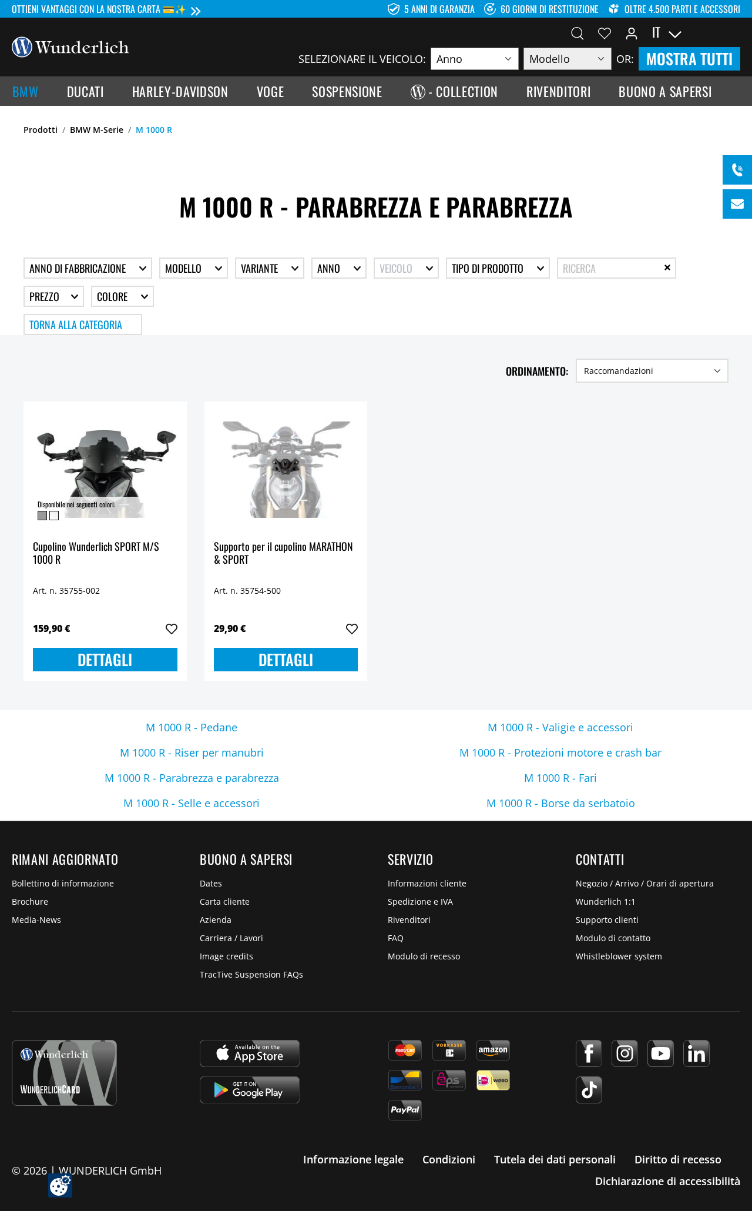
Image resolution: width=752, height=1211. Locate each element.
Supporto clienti (607, 919)
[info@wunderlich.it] (737, 204)
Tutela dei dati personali (555, 1159)
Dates (211, 883)
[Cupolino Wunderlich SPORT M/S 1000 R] (105, 469)
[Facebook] (589, 1053)
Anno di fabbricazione (78, 268)
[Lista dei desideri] (604, 32)
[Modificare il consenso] (60, 1185)
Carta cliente (225, 901)
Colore (113, 296)
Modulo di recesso (424, 956)
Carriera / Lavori (231, 938)
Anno (330, 268)
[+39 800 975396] (737, 170)
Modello (184, 268)
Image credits (226, 956)
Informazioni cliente (427, 883)
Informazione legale (353, 1159)
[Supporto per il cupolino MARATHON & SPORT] (286, 469)
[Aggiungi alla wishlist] (171, 629)
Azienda (215, 919)
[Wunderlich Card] (64, 1073)
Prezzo (45, 296)
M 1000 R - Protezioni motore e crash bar (560, 752)
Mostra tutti (689, 58)
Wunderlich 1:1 (606, 901)
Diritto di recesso (677, 1159)
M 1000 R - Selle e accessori (191, 803)
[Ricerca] (577, 32)
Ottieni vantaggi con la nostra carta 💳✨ (99, 9)
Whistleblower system (619, 956)
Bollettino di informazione (63, 883)
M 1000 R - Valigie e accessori (560, 727)
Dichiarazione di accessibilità (667, 1181)
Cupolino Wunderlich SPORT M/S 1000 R (96, 553)
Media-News (36, 919)
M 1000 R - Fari (560, 778)
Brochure (30, 901)
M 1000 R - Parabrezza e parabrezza (192, 778)
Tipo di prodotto (489, 268)
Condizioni (448, 1159)
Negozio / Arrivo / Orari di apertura (645, 883)
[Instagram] (625, 1053)
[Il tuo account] (631, 32)
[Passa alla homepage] (70, 46)
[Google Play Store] (250, 1089)
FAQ (396, 938)
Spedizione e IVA (420, 901)
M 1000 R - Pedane (191, 727)
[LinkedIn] (696, 1053)
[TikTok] (589, 1089)
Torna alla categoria (75, 324)
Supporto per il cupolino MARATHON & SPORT (283, 553)
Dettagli (105, 659)
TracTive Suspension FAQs (251, 974)
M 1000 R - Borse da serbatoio (560, 803)
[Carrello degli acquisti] (733, 32)
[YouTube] (660, 1053)
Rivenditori (409, 919)
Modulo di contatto (613, 938)
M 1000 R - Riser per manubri (192, 752)
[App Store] (250, 1053)
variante (260, 268)
